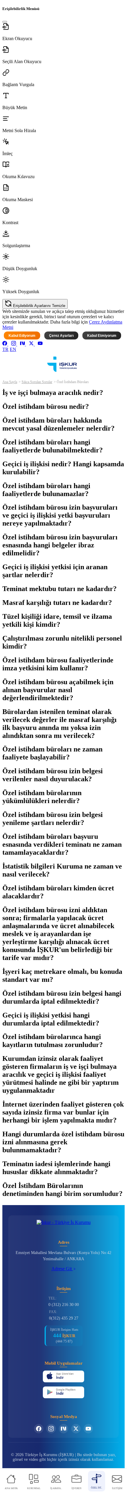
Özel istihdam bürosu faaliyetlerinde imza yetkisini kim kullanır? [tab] (57, 664)
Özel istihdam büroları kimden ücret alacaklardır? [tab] (58, 892)
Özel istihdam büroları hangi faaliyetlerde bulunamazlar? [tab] (46, 490)
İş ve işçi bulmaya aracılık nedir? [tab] (52, 392)
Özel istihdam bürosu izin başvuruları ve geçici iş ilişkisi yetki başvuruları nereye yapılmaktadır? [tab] (60, 515)
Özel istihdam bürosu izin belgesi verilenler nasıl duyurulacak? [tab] (52, 775)
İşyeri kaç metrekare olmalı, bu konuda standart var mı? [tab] (62, 975)
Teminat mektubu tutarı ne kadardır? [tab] (59, 589)
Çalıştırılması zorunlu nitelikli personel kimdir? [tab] (62, 642)
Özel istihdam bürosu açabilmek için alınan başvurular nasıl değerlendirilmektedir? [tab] (57, 690)
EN (13, 349)
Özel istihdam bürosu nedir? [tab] (45, 406)
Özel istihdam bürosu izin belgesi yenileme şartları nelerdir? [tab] (52, 818)
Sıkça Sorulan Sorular (37, 382)
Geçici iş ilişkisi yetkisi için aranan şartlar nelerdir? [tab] (55, 571)
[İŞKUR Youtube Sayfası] (88, 1428)
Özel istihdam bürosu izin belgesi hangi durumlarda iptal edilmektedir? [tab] (61, 997)
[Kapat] (4, 22)
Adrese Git (62, 1268)
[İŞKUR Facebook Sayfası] (38, 1428)
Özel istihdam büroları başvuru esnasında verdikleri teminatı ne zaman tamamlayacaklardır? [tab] (62, 844)
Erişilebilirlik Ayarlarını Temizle (38, 305)
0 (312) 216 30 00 (63, 1304)
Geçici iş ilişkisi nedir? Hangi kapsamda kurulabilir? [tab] (63, 468)
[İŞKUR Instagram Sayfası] (51, 1428)
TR (5, 349)
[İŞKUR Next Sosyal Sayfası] (63, 1428)
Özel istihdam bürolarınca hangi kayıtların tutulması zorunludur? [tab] (52, 1040)
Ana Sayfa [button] (9, 382)
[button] (63, 32)
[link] (5, 344)
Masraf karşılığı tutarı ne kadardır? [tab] (57, 602)
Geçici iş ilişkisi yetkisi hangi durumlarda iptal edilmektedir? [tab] (50, 1019)
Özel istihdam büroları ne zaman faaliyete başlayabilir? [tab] (52, 753)
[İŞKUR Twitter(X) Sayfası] (76, 1428)
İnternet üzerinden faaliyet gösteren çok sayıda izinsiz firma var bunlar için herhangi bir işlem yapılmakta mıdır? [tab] (63, 1112)
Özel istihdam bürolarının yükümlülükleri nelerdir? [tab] (42, 797)
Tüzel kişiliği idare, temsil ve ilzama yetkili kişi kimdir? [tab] (57, 620)
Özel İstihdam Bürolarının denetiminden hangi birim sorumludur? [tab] (62, 1189)
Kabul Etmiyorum (101, 336)
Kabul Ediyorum (22, 336)
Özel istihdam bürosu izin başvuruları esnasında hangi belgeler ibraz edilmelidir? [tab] (60, 545)
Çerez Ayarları (61, 336)
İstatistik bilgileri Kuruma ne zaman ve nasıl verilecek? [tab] (62, 870)
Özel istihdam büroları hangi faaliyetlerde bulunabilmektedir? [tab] (52, 446)
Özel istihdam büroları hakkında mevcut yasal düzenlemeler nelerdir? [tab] (58, 424)
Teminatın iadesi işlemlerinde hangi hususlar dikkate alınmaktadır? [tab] (56, 1168)
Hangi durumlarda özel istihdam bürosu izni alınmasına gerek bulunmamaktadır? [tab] (63, 1142)
